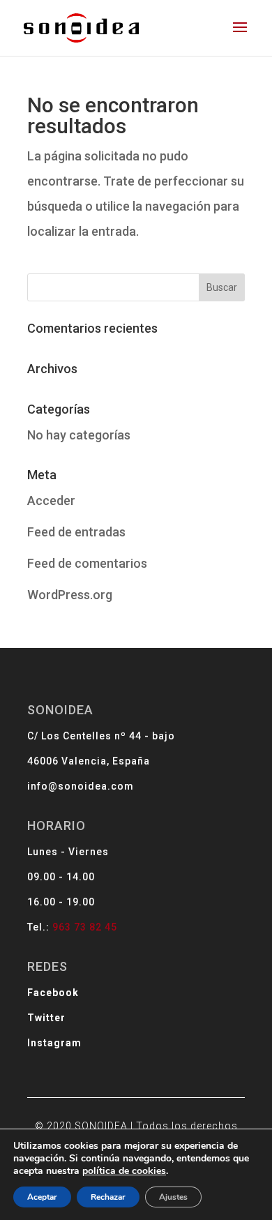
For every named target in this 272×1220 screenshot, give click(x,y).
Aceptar (42, 1197)
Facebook (53, 992)
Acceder (51, 500)
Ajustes (173, 1197)
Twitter (46, 1017)
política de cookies (124, 1170)
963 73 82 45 (84, 927)
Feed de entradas (76, 532)
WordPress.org (69, 594)
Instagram (54, 1042)
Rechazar (108, 1197)
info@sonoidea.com (80, 786)
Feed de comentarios (87, 563)
